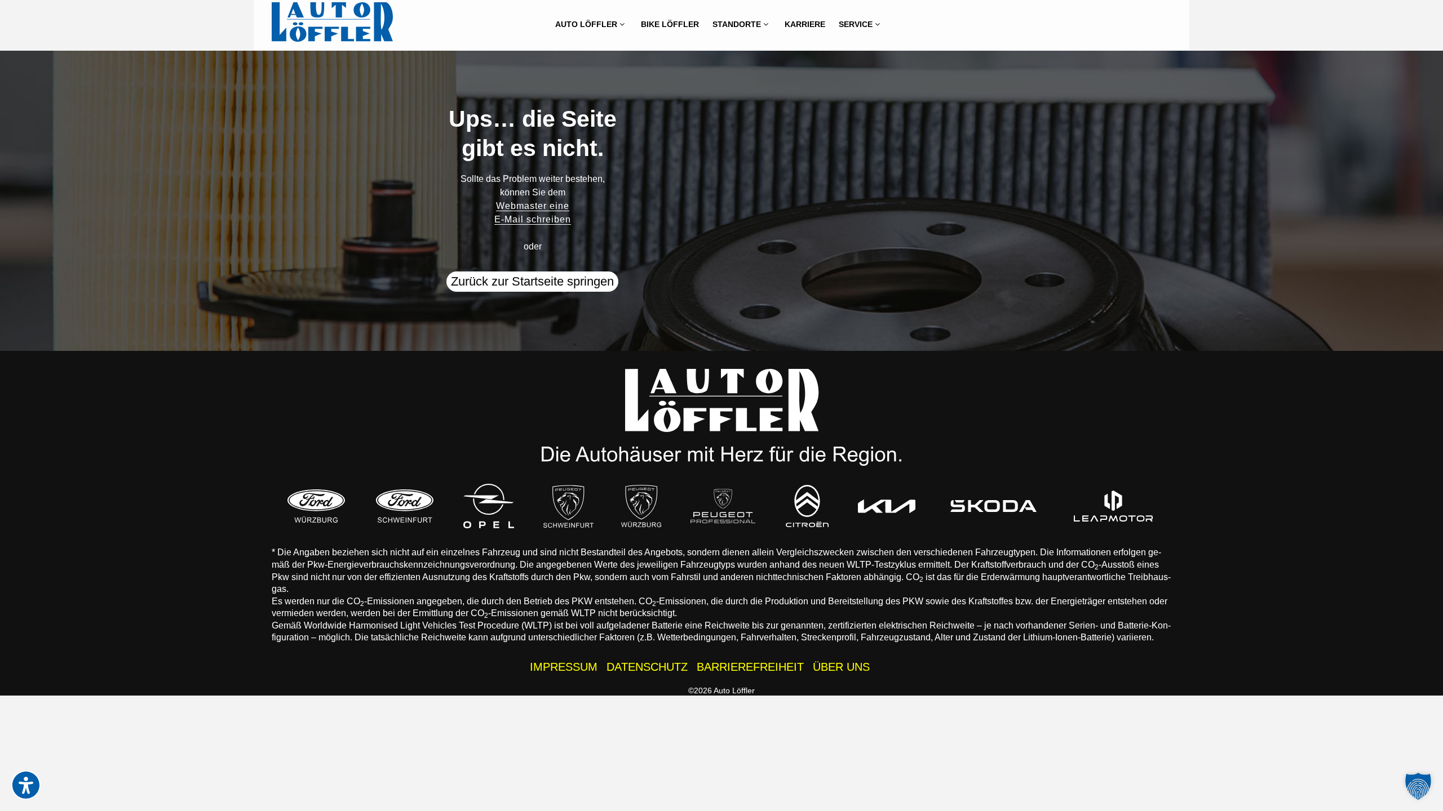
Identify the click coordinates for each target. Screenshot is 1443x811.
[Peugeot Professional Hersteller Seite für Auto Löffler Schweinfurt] (723, 506)
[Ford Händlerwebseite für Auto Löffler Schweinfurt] (405, 506)
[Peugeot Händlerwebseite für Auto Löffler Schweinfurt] (568, 506)
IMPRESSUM (563, 667)
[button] (1418, 786)
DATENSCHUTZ (647, 667)
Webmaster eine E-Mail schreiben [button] (532, 212)
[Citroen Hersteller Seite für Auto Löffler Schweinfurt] (807, 506)
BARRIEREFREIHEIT (750, 667)
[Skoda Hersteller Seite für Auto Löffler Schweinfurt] (993, 506)
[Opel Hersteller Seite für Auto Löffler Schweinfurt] (488, 506)
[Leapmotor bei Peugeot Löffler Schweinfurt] (1113, 506)
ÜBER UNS (841, 667)
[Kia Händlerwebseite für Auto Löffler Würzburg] (887, 506)
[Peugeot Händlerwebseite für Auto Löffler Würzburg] (641, 506)
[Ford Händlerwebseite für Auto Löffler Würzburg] (316, 506)
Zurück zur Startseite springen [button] (532, 281)
